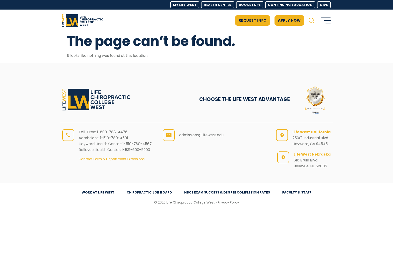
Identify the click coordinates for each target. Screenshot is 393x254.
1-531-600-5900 (136, 149)
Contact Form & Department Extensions (112, 159)
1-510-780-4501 (114, 138)
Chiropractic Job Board (149, 192)
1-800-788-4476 (112, 132)
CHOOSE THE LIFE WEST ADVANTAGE (244, 99)
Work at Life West (98, 192)
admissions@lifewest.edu (201, 135)
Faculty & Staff (296, 192)
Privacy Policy (228, 202)
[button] (311, 20)
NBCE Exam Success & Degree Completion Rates (227, 192)
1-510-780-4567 (137, 143)
